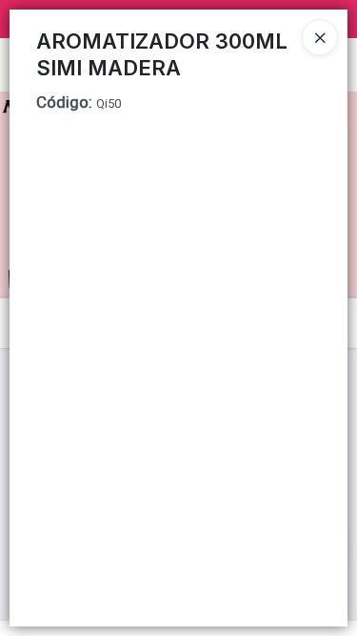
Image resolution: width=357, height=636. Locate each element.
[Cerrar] (320, 37)
